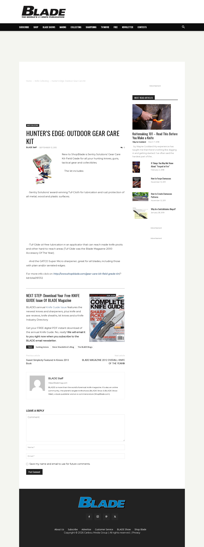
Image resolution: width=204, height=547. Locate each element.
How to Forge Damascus (161, 178)
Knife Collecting (42, 81)
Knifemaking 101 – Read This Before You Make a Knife (155, 135)
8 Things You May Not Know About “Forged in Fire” (162, 164)
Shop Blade (140, 529)
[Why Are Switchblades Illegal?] (140, 213)
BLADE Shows (49, 27)
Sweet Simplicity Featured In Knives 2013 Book (47, 362)
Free (116, 27)
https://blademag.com (57, 383)
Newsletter (127, 27)
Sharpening (91, 27)
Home (29, 81)
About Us (59, 529)
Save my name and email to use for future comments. (59, 463)
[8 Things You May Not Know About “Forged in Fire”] (136, 167)
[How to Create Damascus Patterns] (140, 196)
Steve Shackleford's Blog (63, 347)
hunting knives (42, 347)
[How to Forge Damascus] (136, 182)
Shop (35, 27)
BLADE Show (124, 529)
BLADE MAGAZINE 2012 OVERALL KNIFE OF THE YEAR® (103, 362)
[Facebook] (89, 517)
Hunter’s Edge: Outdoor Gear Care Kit (72, 137)
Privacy (136, 532)
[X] (115, 517)
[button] (183, 27)
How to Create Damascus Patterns (161, 195)
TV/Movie (105, 27)
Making (63, 27)
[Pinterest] (106, 517)
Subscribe (73, 529)
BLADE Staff (31, 147)
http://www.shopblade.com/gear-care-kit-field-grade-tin (86, 273)
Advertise (86, 529)
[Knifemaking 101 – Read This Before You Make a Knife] (155, 117)
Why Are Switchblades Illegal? (163, 209)
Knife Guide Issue (56, 307)
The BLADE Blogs (85, 347)
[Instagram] (98, 517)
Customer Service (104, 529)
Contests (142, 27)
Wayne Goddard (139, 142)
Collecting (76, 27)
